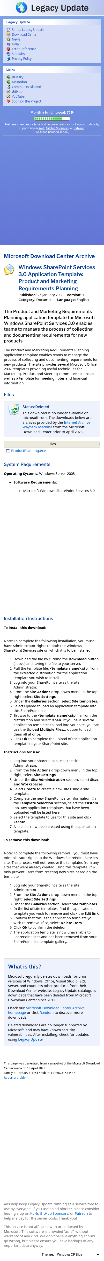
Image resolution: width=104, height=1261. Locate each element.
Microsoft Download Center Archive (49, 256)
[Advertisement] (52, 190)
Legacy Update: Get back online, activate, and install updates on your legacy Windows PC (52, 7)
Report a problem (16, 1078)
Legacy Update (30, 1039)
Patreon (79, 128)
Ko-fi (41, 128)
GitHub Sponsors (57, 128)
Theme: (48, 1254)
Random (47, 1012)
